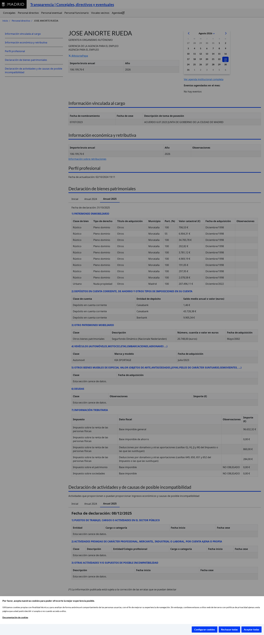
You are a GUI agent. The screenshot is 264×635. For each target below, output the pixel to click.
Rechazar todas (229, 629)
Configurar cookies (204, 629)
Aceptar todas (251, 629)
